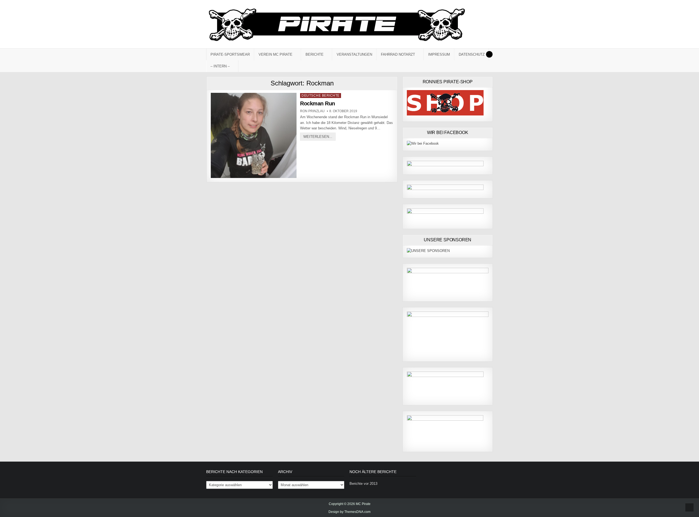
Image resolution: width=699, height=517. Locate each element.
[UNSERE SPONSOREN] (428, 251)
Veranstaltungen (354, 54)
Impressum (439, 54)
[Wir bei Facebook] (423, 143)
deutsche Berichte (320, 95)
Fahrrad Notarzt (398, 54)
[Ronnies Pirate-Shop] (445, 114)
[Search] (489, 54)
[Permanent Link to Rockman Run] (254, 135)
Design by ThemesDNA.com (349, 512)
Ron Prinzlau (312, 111)
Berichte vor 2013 (363, 484)
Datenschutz (472, 54)
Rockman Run (317, 103)
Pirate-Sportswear (230, 54)
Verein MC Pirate (275, 54)
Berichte (315, 54)
